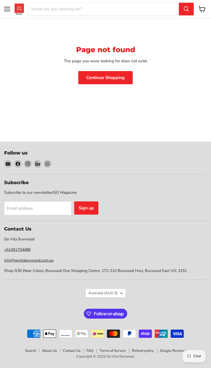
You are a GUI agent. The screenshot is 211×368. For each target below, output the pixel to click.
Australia (103, 293)
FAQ (90, 350)
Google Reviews (173, 350)
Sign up (86, 208)
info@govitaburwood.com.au (29, 260)
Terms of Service (112, 350)
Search (30, 350)
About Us (49, 350)
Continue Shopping (105, 78)
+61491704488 (17, 249)
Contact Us (71, 350)
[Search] (186, 9)
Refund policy (143, 350)
